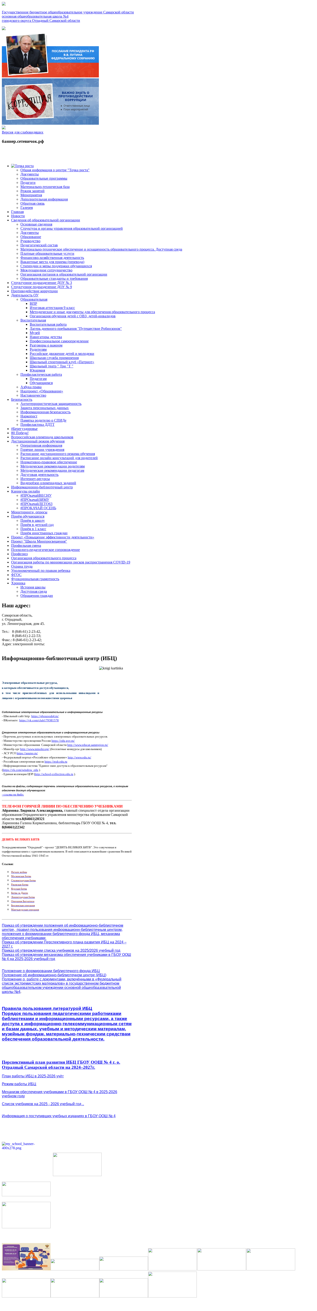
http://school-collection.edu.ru (54, 774)
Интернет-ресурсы (35, 479)
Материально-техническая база (45, 187)
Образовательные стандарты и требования (54, 278)
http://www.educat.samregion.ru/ (87, 745)
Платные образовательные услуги (47, 253)
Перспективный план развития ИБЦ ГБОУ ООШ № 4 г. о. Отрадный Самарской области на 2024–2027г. (61, 1065)
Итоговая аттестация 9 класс (52, 308)
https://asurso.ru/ (27, 753)
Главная (17, 212)
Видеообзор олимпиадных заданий (48, 483)
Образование (30, 237)
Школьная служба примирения (54, 358)
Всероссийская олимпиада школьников (42, 437)
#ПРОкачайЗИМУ (34, 500)
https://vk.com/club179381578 (39, 720)
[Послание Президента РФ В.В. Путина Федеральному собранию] (50, 76)
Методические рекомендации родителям (52, 466)
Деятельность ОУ (25, 295)
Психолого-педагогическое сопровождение (45, 550)
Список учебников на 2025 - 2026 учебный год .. (43, 1104)
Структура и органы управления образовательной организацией (71, 228)
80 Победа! (20, 433)
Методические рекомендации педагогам (52, 470)
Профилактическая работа (41, 374)
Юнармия (37, 370)
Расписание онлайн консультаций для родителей (59, 458)
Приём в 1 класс (33, 529)
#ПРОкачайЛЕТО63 (36, 504)
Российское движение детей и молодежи (62, 354)
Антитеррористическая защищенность (50, 404)
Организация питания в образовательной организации (63, 274)
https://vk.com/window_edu (20, 770)
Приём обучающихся (27, 516)
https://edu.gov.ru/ (63, 740)
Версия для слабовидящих (22, 132)
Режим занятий (32, 191)
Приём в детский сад (37, 525)
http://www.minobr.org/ (34, 749)
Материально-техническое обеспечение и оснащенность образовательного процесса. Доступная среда (101, 249)
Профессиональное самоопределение (59, 341)
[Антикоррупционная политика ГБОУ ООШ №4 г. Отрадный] (50, 123)
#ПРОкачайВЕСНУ (36, 495)
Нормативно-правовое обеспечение (48, 462)
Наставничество (33, 395)
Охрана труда (21, 566)
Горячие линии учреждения (42, 450)
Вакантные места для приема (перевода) (52, 262)
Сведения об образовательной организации (45, 220)
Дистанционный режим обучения (38, 441)
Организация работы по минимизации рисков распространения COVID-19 (70, 562)
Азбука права (31, 387)
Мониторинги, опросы (29, 512)
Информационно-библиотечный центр (42, 487)
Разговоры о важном (46, 345)
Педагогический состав (39, 245)
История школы (32, 587)
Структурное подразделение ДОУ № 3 (41, 283)
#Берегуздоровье (24, 429)
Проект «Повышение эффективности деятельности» (52, 537)
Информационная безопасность (45, 412)
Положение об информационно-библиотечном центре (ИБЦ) (54, 975)
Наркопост (28, 416)
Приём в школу (32, 520)
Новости (18, 216)
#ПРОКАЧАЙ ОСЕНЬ (38, 508)
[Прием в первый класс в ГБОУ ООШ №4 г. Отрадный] (4, 29)
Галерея (26, 208)
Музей (35, 333)
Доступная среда (33, 591)
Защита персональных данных (44, 408)
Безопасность (21, 399)
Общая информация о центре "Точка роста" (55, 170)
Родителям (38, 349)
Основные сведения (36, 224)
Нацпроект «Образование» (41, 391)
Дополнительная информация (44, 199)
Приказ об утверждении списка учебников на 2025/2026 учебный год (61, 950)
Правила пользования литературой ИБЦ (47, 1008)
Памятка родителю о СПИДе (43, 420)
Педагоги (28, 183)
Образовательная (33, 299)
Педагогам (38, 379)
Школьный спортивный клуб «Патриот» (62, 362)
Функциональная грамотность (35, 579)
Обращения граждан (36, 596)
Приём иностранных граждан (44, 533)
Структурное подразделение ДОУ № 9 (41, 287)
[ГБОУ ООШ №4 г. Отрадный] (4, 128)
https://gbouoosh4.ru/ (45, 716)
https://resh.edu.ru (56, 761)
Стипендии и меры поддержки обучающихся (56, 266)
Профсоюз (19, 554)
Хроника (18, 583)
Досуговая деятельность (39, 475)
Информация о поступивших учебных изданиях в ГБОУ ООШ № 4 (59, 1116)
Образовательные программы (43, 178)
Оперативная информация (41, 445)
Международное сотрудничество (46, 270)
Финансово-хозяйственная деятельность (52, 258)
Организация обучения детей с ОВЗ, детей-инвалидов (73, 316)
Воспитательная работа (48, 324)
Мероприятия (31, 195)
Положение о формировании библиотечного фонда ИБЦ (51, 971)
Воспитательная (33, 320)
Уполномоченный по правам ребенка (40, 571)
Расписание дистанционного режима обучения (57, 454)
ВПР (33, 303)
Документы (29, 174)
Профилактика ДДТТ (37, 424)
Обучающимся (41, 383)
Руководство (30, 241)
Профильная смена (26, 545)
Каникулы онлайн (25, 491)
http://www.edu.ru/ (79, 757)
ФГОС (16, 575)
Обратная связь (32, 203)
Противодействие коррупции (34, 291)
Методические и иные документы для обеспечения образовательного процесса (92, 312)
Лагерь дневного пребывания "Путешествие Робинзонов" (76, 329)
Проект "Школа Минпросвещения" (39, 541)
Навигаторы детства (46, 337)
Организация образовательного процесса (43, 558)
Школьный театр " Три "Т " (51, 366)
